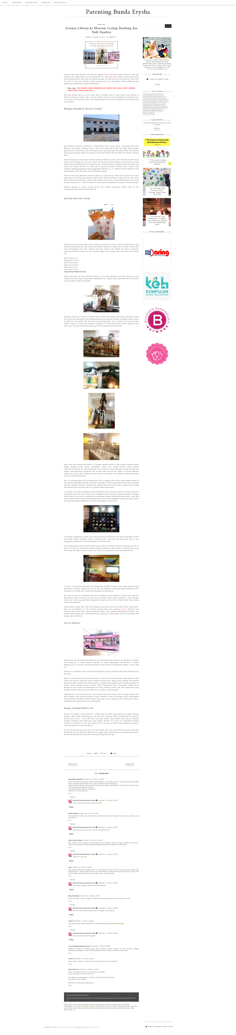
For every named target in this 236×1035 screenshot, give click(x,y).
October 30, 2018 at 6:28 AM (92, 840)
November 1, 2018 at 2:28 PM (100, 946)
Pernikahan (148, 110)
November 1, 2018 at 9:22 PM (108, 800)
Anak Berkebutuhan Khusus (153, 94)
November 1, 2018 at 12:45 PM (83, 921)
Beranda (5, 2)
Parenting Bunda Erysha (118, 12)
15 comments (111, 37)
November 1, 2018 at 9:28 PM (108, 883)
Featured (164, 101)
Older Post (129, 764)
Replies (72, 797)
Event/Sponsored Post (151, 101)
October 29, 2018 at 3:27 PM (88, 813)
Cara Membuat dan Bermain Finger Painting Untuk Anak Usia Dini (157, 191)
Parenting (101, 24)
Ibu (145, 104)
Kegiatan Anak (160, 104)
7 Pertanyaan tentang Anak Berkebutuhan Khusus (157, 162)
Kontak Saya (45, 2)
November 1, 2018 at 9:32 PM (108, 933)
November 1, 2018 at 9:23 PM (108, 827)
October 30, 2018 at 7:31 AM (81, 867)
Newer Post (73, 764)
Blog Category (59, 2)
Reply (70, 793)
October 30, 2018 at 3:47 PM (89, 896)
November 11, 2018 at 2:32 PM (88, 969)
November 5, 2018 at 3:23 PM (83, 958)
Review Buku (158, 110)
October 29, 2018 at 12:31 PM (94, 779)
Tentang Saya (17, 2)
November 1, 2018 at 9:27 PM (108, 854)
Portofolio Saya (31, 2)
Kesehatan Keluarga (151, 107)
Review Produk (149, 113)
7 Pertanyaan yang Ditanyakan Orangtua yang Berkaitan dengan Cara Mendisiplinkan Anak (157, 220)
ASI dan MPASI (148, 97)
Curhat (163, 97)
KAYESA (150, 104)
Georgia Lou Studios (92, 1027)
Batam (157, 97)
